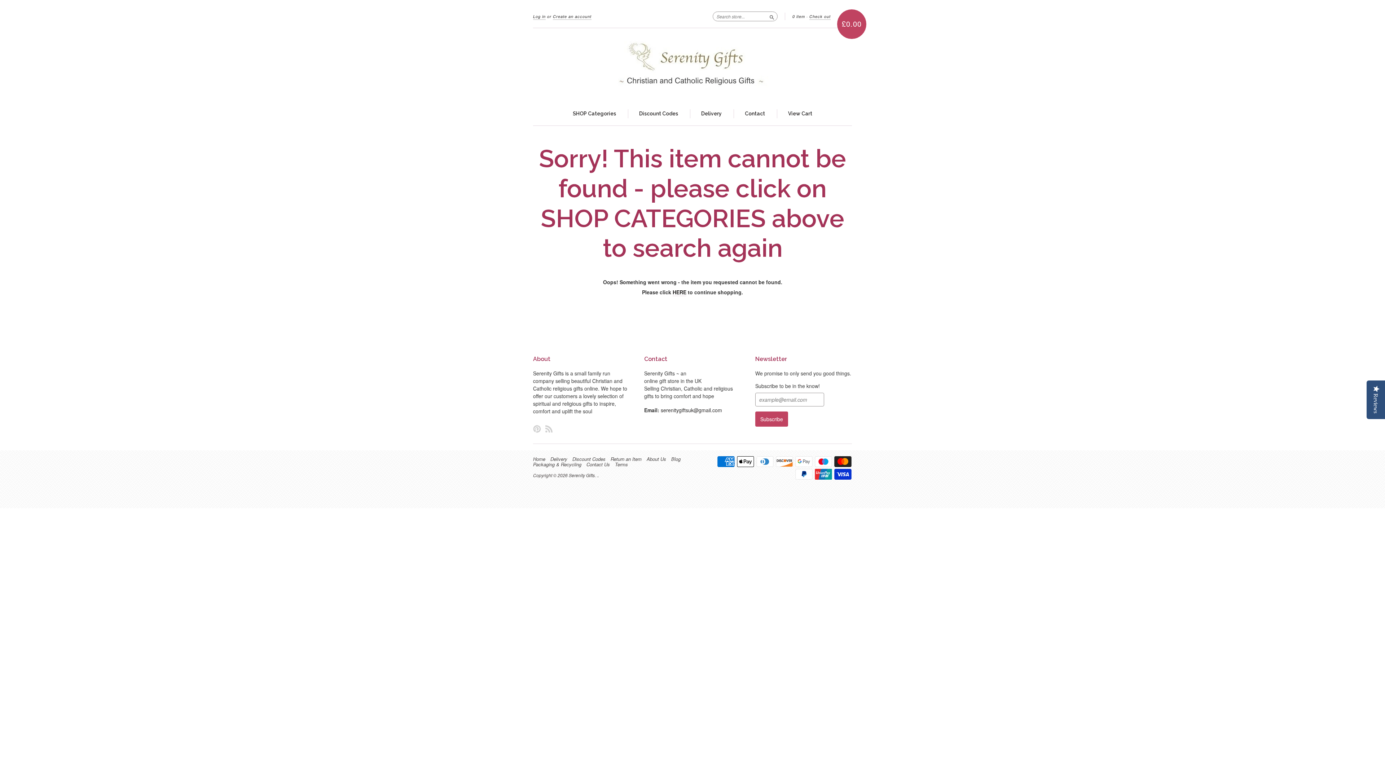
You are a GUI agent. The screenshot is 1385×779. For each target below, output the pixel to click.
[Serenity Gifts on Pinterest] (537, 428)
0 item (798, 16)
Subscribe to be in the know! (787, 386)
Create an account (572, 16)
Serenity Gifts (582, 475)
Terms (621, 464)
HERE (679, 292)
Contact (755, 113)
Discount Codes (658, 113)
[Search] (772, 16)
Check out (820, 16)
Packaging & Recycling (557, 464)
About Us (656, 459)
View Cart (800, 113)
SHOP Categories (594, 113)
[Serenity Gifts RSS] (549, 428)
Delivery (711, 113)
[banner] (692, 65)
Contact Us (598, 464)
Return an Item (626, 459)
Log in (539, 16)
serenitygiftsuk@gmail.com (691, 410)
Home (539, 459)
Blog (676, 459)
